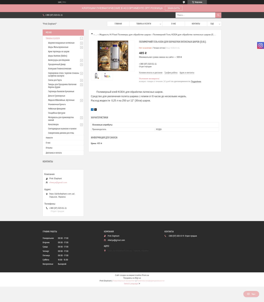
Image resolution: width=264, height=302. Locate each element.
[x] (95, 110)
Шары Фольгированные (58, 47)
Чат (253, 294)
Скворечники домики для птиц (61, 133)
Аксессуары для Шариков (59, 60)
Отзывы (49, 148)
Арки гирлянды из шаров (58, 51)
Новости (49, 138)
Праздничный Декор (57, 64)
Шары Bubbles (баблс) (57, 56)
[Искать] (218, 15)
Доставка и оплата (54, 153)
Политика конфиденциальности (150, 281)
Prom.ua (145, 275)
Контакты (196, 24)
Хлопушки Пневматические (59, 69)
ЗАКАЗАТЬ (173, 8)
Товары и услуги (143, 24)
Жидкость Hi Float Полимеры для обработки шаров (125, 34)
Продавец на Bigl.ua (132, 278)
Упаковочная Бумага (57, 104)
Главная (118, 24)
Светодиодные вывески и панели (62, 129)
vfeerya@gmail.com (58, 182)
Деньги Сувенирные (56, 96)
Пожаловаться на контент (124, 281)
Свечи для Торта (55, 80)
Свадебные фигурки (56, 113)
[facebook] (92, 110)
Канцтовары (53, 124)
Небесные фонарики (56, 109)
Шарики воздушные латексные (61, 43)
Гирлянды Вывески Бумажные (61, 91)
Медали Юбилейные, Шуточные (61, 100)
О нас (173, 24)
